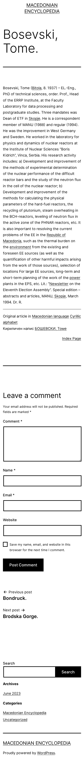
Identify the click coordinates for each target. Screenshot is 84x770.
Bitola (36, 88)
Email (8, 495)
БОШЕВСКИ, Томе (51, 328)
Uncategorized (15, 720)
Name (9, 470)
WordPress (46, 753)
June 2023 (12, 693)
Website (10, 520)
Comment (12, 421)
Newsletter (58, 284)
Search (9, 663)
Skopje (34, 118)
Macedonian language (50, 316)
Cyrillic (75, 316)
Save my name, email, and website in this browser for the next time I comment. (40, 547)
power (75, 277)
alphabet (10, 322)
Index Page (71, 338)
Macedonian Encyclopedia (24, 713)
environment (20, 247)
